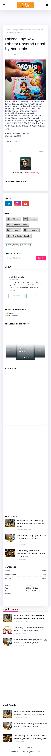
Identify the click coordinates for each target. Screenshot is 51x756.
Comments (13, 316)
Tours (32, 219)
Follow (16, 296)
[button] (22, 357)
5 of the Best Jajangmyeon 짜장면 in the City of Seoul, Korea (31, 538)
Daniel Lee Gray (30, 172)
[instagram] (17, 203)
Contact (33, 230)
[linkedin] (8, 203)
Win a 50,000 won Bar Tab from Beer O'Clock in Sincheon (29, 629)
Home (9, 30)
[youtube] (25, 203)
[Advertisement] (13, 470)
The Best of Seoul (21, 236)
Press (15, 230)
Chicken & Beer (20, 225)
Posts (11, 313)
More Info (34, 296)
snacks (16, 141)
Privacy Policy (13, 245)
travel (26, 578)
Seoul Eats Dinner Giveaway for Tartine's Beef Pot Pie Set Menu (31, 523)
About (15, 219)
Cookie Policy (26, 245)
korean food (26, 575)
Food (26, 571)
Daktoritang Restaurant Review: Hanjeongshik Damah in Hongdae (31, 553)
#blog (15, 30)
